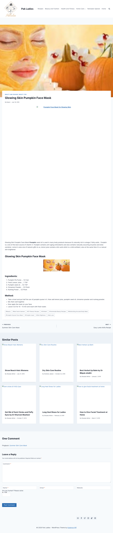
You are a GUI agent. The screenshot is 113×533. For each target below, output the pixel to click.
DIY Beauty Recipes (33, 311)
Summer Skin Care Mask (11, 326)
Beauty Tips (23, 94)
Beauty (8, 311)
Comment (7, 464)
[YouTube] (77, 518)
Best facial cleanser (19, 311)
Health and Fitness (67, 9)
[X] (84, 518)
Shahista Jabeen (49, 374)
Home (104, 9)
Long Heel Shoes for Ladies (54, 412)
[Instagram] (88, 518)
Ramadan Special (93, 9)
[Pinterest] (95, 518)
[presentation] (19, 355)
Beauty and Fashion (52, 9)
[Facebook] (81, 518)
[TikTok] (91, 518)
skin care (51, 315)
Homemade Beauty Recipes (57, 311)
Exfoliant (44, 311)
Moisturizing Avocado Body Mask (78, 311)
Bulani (8, 102)
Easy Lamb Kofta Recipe (102, 326)
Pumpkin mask (29, 315)
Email (42, 488)
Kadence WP (72, 527)
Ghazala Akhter (11, 374)
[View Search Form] (109, 8)
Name (5, 488)
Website (80, 488)
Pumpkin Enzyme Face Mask (14, 315)
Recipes (40, 9)
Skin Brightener (41, 315)
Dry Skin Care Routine (51, 370)
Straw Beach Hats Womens (16, 370)
